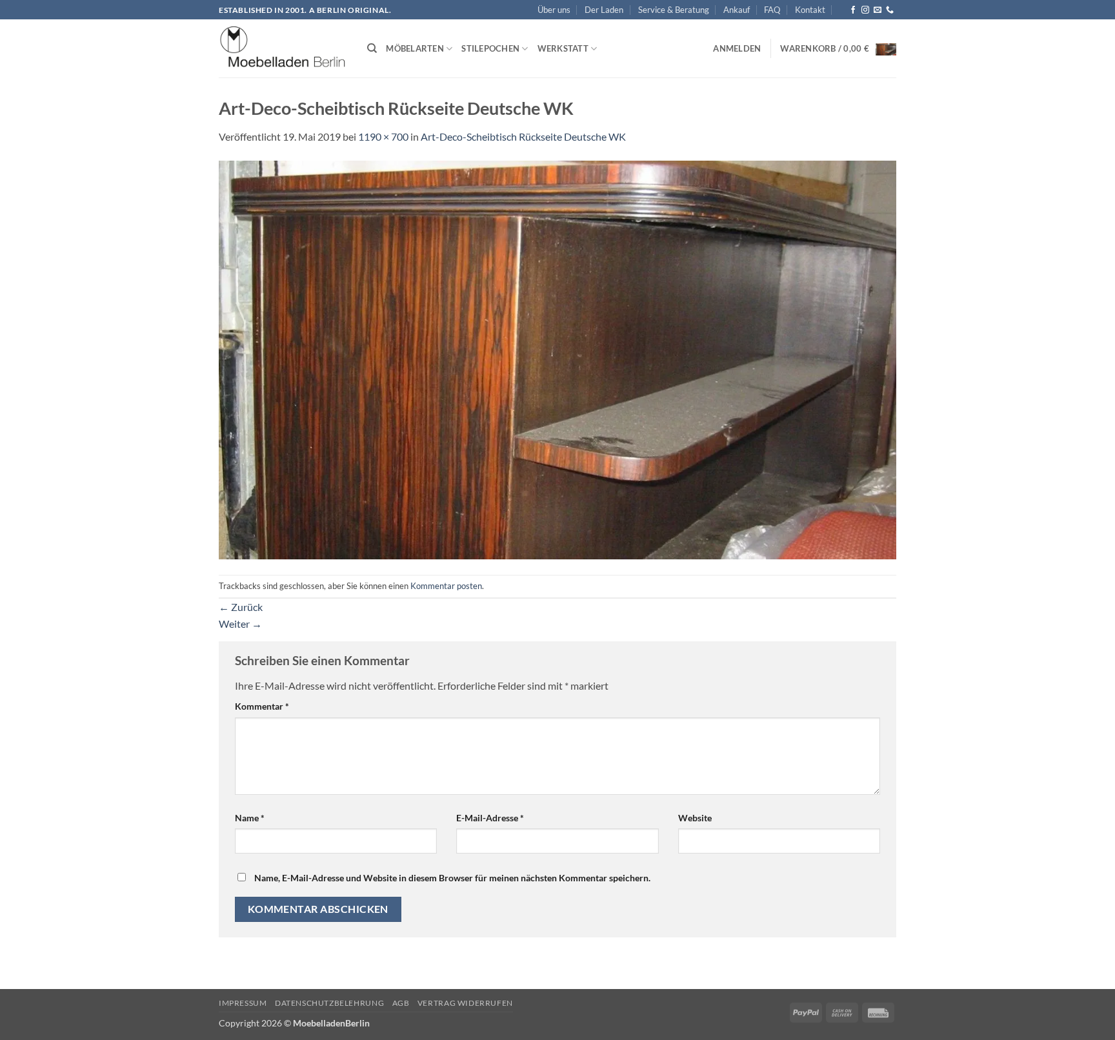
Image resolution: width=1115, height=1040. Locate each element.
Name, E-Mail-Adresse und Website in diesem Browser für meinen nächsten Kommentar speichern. (452, 877)
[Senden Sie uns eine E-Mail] (877, 10)
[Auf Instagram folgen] (865, 10)
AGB (401, 1003)
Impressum (243, 1003)
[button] (737, 48)
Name (250, 817)
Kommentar (262, 706)
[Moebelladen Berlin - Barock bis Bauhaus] (283, 49)
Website (695, 817)
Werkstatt (562, 48)
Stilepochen (490, 48)
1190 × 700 (383, 136)
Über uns (553, 10)
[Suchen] (372, 48)
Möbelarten (415, 48)
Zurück (241, 607)
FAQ (772, 10)
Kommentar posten (446, 586)
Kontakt (810, 10)
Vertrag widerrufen (465, 1003)
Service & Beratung (673, 10)
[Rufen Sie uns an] (890, 10)
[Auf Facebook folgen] (853, 10)
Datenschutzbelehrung (329, 1003)
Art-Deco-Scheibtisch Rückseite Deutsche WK (523, 136)
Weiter (240, 623)
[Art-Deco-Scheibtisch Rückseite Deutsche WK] (557, 358)
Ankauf (736, 10)
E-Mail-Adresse (490, 817)
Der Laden (604, 10)
